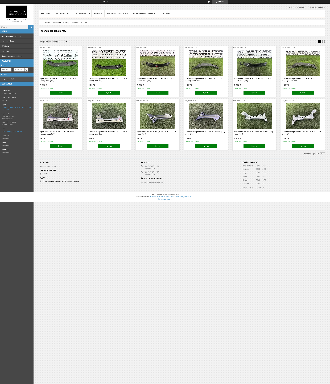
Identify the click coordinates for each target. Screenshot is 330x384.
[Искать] (31, 27)
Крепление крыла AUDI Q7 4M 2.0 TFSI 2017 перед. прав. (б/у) (301, 79)
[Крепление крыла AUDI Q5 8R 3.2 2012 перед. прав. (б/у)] (157, 116)
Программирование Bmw (12, 56)
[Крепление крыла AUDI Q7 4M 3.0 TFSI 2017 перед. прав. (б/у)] (206, 63)
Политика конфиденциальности (182, 197)
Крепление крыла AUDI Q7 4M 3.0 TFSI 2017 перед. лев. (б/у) (156, 79)
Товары (48, 23)
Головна (45, 13)
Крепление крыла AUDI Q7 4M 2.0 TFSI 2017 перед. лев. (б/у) (253, 79)
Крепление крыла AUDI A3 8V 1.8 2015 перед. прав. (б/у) (253, 132)
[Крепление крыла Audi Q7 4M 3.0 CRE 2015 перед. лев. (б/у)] (60, 63)
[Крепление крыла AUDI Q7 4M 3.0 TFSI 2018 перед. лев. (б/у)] (109, 63)
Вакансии (5, 51)
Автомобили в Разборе (11, 36)
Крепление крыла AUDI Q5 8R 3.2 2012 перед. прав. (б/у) (156, 132)
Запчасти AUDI (59, 23)
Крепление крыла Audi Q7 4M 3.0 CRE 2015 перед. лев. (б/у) (58, 79)
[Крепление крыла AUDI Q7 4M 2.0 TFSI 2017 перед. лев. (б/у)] (254, 63)
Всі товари (81, 13)
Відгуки (98, 13)
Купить (61, 92)
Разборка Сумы (8, 41)
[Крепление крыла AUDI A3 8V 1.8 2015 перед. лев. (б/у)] (303, 116)
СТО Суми (5, 46)
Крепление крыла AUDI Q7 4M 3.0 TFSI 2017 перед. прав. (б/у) (204, 79)
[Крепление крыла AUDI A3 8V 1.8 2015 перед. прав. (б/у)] (254, 116)
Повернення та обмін (144, 13)
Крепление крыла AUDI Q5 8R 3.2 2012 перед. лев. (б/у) (205, 132)
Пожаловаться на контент (159, 197)
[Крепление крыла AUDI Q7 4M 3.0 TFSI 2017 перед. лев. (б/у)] (157, 63)
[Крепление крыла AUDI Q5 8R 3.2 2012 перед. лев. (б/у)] (206, 116)
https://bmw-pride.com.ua (12, 131)
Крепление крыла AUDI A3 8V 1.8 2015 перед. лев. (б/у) (301, 132)
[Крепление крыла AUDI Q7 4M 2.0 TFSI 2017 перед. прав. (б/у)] (303, 63)
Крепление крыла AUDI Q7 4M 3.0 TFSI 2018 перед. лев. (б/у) (108, 79)
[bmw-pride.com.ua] (17, 12)
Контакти (165, 13)
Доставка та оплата (117, 13)
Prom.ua (176, 194)
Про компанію (63, 13)
